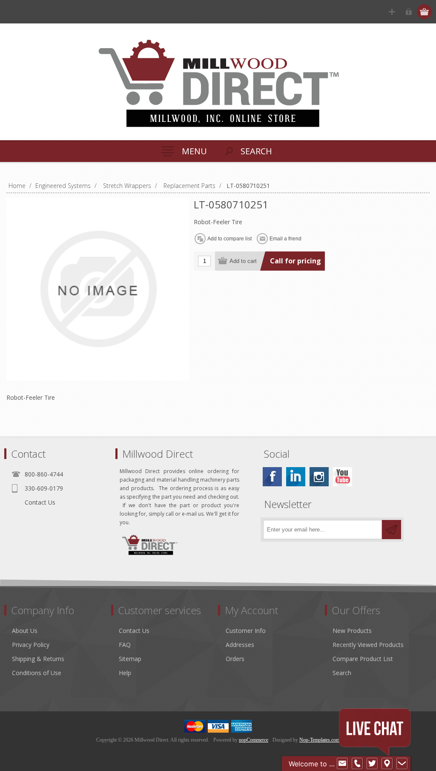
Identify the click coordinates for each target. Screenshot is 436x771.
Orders (235, 659)
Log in (408, 11)
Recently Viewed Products (368, 645)
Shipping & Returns (38, 659)
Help (125, 673)
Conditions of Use (36, 673)
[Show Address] (387, 764)
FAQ (125, 645)
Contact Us (40, 502)
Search (342, 673)
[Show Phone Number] (357, 764)
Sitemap (130, 659)
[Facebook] (272, 476)
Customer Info (246, 631)
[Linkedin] (295, 476)
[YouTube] (342, 476)
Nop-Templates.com (319, 740)
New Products (352, 631)
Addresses (240, 645)
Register (391, 11)
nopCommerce (253, 740)
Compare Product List (363, 659)
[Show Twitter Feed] (372, 764)
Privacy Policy (30, 645)
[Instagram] (319, 476)
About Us (24, 631)
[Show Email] (342, 764)
